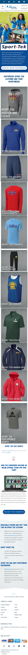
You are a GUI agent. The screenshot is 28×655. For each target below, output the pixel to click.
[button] (2, 7)
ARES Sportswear (12, 535)
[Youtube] (19, 1)
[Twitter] (9, 1)
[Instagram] (14, 1)
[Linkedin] (24, 1)
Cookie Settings (4, 653)
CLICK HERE (7, 452)
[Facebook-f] (4, 1)
